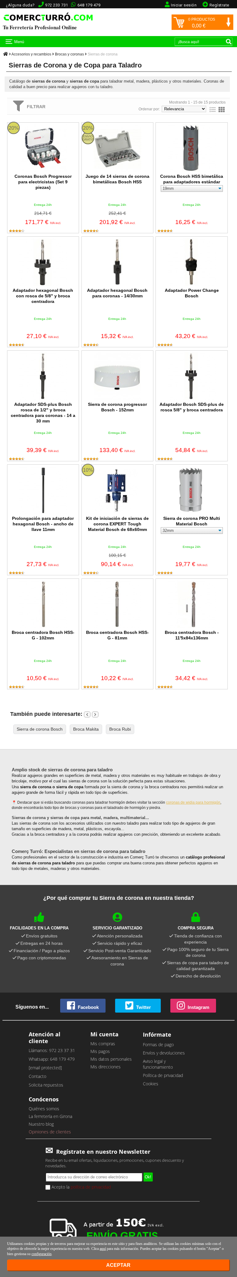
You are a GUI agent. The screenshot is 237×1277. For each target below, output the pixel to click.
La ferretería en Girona (50, 1116)
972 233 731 (56, 5)
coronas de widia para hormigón (193, 802)
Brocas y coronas (69, 54)
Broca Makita (86, 729)
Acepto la (80, 1187)
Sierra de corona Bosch (40, 729)
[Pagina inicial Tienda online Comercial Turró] (5, 54)
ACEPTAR (118, 1265)
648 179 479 (89, 5)
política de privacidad (91, 1187)
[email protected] (45, 1068)
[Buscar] (228, 42)
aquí (103, 1248)
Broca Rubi (120, 729)
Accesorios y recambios (31, 54)
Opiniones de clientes (50, 1132)
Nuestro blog (41, 1124)
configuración (41, 1254)
